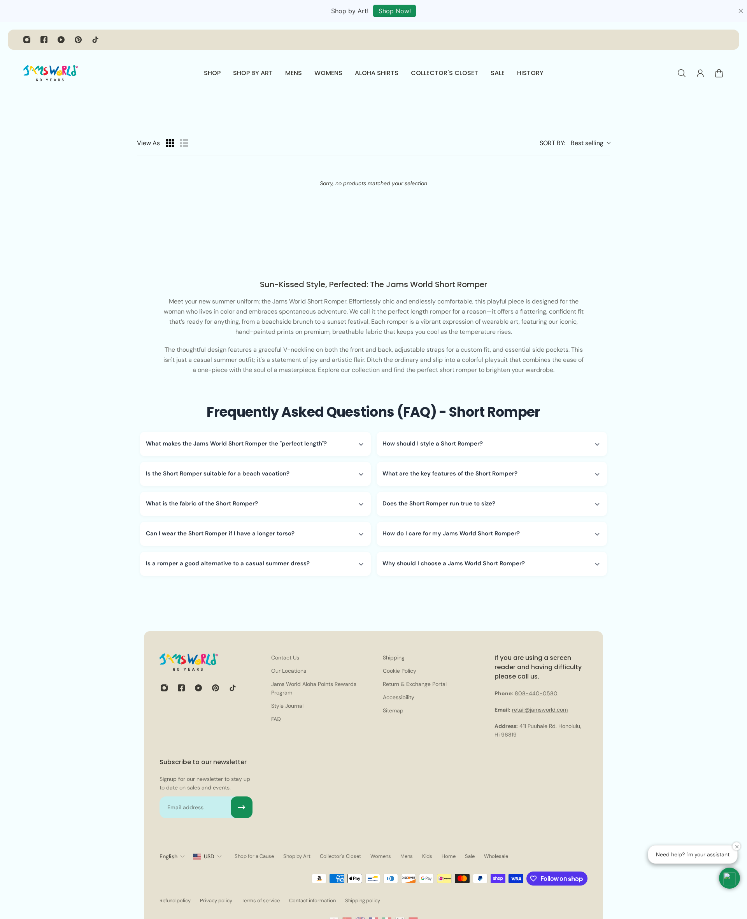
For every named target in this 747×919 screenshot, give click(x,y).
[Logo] (50, 73)
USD (209, 856)
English (168, 856)
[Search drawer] (681, 73)
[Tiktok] (95, 39)
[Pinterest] (78, 39)
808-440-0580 (536, 693)
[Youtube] (61, 39)
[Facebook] (44, 39)
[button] (255, 444)
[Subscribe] (242, 807)
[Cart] (719, 73)
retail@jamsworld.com (540, 709)
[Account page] (700, 73)
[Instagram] (26, 39)
